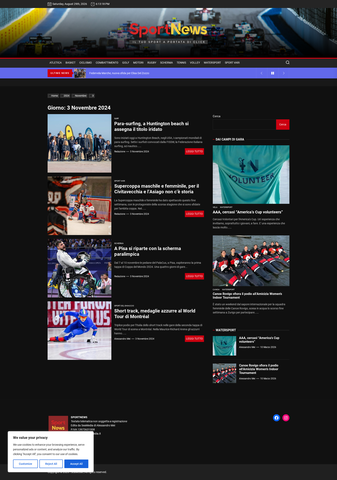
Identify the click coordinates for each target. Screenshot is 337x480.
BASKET (70, 62)
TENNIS (181, 62)
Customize (25, 463)
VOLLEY (195, 62)
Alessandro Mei (122, 338)
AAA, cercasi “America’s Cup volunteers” (248, 212)
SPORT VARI (232, 62)
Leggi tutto (194, 151)
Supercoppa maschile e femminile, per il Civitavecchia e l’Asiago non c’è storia (156, 188)
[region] (51, 451)
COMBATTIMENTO (107, 62)
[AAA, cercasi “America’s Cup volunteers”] (251, 174)
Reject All (51, 463)
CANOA (216, 289)
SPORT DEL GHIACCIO (124, 306)
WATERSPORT (212, 62)
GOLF (125, 62)
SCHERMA (166, 62)
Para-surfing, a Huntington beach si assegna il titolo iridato (151, 126)
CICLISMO (85, 62)
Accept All (76, 463)
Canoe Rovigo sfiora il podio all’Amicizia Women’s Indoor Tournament (258, 369)
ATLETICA (56, 62)
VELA (215, 207)
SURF (116, 118)
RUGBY (151, 62)
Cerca (216, 116)
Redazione (119, 151)
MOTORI (138, 62)
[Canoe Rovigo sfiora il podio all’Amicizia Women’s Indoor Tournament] (251, 260)
